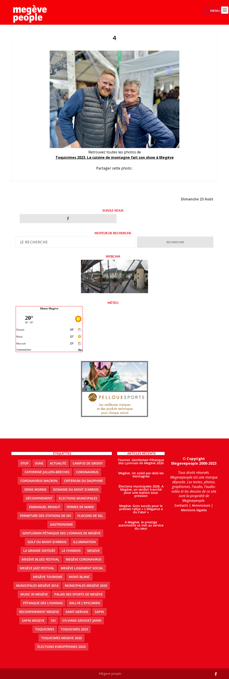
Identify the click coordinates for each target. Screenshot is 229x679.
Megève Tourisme (47, 577)
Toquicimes (44, 629)
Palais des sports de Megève (78, 594)
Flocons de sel (90, 516)
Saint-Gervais (77, 612)
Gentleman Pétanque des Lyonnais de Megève (61, 533)
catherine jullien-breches (47, 472)
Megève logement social (82, 568)
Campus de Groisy (88, 463)
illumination (84, 542)
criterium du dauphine (83, 481)
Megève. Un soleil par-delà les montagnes (141, 474)
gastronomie (61, 524)
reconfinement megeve (39, 612)
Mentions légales (194, 510)
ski (53, 620)
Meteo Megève (49, 308)
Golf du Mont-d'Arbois (47, 542)
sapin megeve (33, 620)
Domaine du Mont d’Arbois (76, 489)
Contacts (181, 505)
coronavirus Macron (38, 481)
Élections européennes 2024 (61, 647)
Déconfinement (39, 498)
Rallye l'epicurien (84, 603)
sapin (99, 612)
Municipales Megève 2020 (86, 585)
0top (25, 463)
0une (39, 463)
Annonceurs (201, 505)
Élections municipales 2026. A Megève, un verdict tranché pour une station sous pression (141, 491)
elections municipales (78, 498)
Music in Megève (34, 594)
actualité (58, 463)
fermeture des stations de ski (45, 516)
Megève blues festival (40, 559)
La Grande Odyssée (39, 550)
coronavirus (87, 472)
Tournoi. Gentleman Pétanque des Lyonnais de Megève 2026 (141, 461)
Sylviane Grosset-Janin (81, 620)
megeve (93, 550)
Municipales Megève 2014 (37, 585)
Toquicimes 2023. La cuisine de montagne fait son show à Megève (114, 157)
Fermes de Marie (80, 507)
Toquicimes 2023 (74, 629)
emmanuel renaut (44, 507)
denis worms (35, 489)
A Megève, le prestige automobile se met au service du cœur (141, 525)
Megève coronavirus (84, 559)
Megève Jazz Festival (37, 568)
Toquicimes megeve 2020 (61, 638)
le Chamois (71, 550)
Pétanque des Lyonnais (43, 603)
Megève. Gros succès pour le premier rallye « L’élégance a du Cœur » (141, 509)
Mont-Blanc (79, 577)
